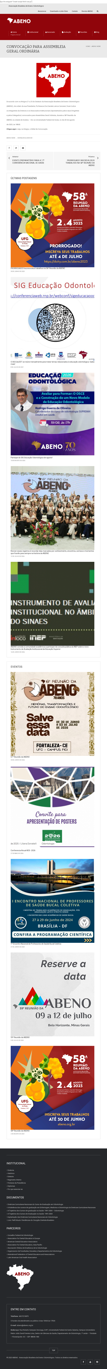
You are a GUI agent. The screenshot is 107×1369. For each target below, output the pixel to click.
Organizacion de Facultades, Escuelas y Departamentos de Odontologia (35, 1251)
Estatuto (11, 1176)
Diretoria (11, 1170)
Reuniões (83, 32)
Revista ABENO (87, 11)
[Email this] (23, 148)
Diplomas (11, 1186)
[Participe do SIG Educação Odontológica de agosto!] (52, 415)
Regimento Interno (14, 1180)
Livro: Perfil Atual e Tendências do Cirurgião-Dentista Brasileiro (31, 1220)
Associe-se (42, 11)
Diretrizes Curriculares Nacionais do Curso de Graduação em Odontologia (35, 1204)
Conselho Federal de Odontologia (20, 1235)
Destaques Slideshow (24, 138)
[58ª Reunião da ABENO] (52, 1088)
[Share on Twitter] (16, 148)
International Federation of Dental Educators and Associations (31, 1254)
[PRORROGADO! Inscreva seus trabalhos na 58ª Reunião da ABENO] (52, 225)
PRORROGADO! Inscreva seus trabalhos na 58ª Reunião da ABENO (38, 268)
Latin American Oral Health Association (22, 1257)
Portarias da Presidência (17, 1183)
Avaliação (67, 32)
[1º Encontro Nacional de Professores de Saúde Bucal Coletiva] (52, 901)
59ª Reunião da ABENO (20, 1037)
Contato (75, 11)
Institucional (33, 32)
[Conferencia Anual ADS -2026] (52, 807)
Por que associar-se (15, 1189)
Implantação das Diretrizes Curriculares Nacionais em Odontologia (33, 1217)
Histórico (11, 1173)
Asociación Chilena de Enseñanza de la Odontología (27, 1248)
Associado (51, 32)
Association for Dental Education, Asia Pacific (25, 1245)
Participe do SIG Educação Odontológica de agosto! (31, 458)
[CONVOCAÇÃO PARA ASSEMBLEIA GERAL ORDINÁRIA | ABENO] (19, 20)
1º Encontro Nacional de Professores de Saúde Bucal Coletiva (36, 944)
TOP (53, 1350)
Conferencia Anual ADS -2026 (23, 850)
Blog (97, 32)
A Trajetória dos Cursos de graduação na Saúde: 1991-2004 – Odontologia (36, 1211)
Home (15, 33)
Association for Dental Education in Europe (24, 1238)
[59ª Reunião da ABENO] (52, 994)
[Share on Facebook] (9, 148)
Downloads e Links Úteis (59, 11)
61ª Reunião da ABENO (20, 757)
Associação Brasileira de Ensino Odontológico (26, 6)
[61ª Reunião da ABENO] (52, 714)
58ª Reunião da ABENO (20, 1131)
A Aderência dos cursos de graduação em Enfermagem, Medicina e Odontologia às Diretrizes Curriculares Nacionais (52, 1207)
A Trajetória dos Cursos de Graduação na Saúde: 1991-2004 (30, 1214)
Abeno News (11, 138)
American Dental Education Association (22, 1241)
